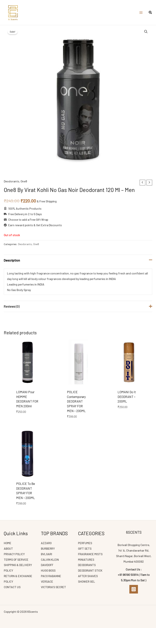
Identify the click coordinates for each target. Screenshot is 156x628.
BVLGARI (46, 554)
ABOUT (8, 548)
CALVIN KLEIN (50, 559)
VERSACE (47, 581)
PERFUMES (85, 543)
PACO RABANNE (51, 576)
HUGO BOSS (48, 570)
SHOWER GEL (86, 581)
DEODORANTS (87, 565)
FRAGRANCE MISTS (90, 554)
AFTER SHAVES (88, 576)
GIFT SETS (85, 548)
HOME (7, 543)
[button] (150, 13)
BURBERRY (48, 548)
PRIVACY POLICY (14, 554)
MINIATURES (86, 559)
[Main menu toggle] (141, 13)
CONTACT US (12, 587)
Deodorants (11, 181)
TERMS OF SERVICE (16, 559)
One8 (24, 181)
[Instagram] (133, 589)
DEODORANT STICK (90, 570)
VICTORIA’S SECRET (53, 587)
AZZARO (46, 543)
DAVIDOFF (47, 565)
